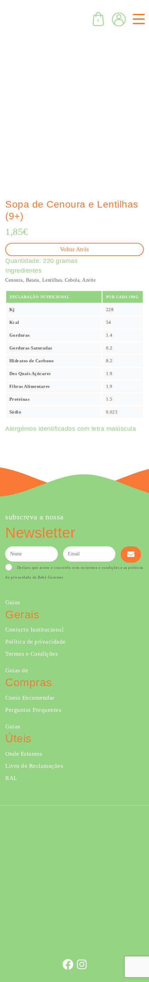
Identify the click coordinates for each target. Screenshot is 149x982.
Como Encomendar (30, 697)
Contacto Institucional (34, 629)
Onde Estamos (23, 754)
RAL (11, 778)
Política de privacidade (35, 641)
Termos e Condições (31, 654)
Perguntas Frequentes (33, 710)
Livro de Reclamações (34, 766)
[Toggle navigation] (137, 19)
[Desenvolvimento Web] (74, 941)
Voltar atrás (74, 249)
